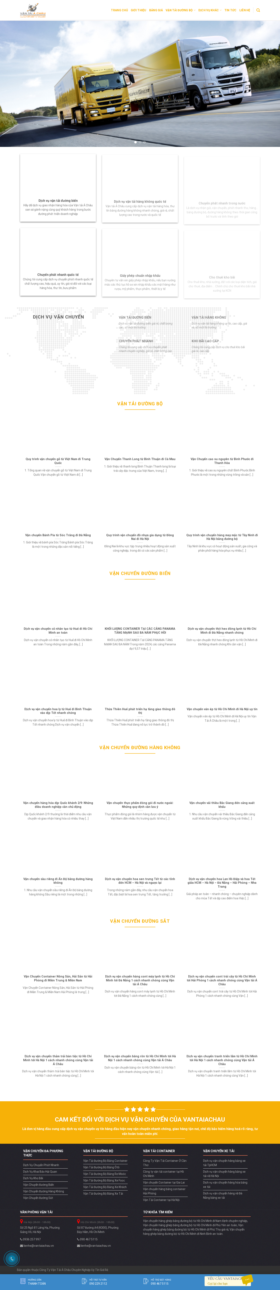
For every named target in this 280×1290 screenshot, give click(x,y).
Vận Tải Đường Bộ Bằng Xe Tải (103, 1193)
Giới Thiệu (138, 10)
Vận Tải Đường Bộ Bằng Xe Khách (105, 1187)
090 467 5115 (88, 1239)
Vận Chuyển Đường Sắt (38, 1198)
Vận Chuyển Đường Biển (38, 1184)
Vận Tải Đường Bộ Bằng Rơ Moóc (104, 1174)
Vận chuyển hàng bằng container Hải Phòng (164, 1191)
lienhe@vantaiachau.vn (38, 1245)
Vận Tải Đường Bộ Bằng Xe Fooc (104, 1180)
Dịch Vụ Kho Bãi (33, 1178)
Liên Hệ (244, 10)
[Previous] (11, 83)
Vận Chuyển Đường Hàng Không (43, 1191)
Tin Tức (230, 10)
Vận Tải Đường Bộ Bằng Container (105, 1160)
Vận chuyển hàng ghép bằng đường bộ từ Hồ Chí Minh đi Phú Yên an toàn (190, 1225)
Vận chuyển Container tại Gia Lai (164, 1182)
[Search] (258, 10)
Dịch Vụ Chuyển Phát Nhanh (41, 1165)
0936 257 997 (31, 1239)
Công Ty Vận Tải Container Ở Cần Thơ (165, 1163)
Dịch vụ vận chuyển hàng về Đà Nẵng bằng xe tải (222, 1195)
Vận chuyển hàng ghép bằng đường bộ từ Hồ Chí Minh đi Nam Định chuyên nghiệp (195, 1221)
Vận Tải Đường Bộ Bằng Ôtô (101, 1167)
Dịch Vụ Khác (208, 10)
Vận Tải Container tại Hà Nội (161, 1200)
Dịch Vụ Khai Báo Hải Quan (40, 1171)
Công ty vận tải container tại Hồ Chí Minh (163, 1174)
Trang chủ (119, 10)
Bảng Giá (156, 10)
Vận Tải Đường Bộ (179, 10)
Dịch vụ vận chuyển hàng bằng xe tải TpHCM (224, 1163)
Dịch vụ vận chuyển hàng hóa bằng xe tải (225, 1184)
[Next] (269, 83)
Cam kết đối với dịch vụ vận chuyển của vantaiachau (140, 1119)
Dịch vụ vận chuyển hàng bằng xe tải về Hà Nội (224, 1174)
